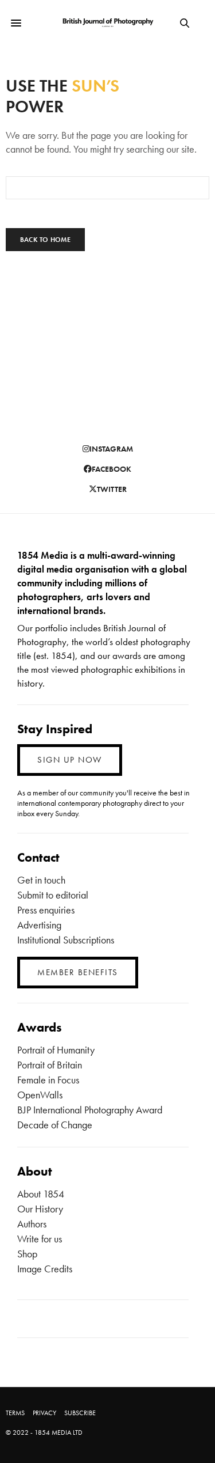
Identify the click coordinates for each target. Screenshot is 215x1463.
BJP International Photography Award (89, 1109)
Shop (27, 1253)
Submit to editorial (52, 894)
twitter (112, 489)
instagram (111, 449)
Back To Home (45, 239)
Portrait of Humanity (56, 1049)
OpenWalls (39, 1094)
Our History (40, 1208)
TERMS (15, 1412)
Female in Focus (48, 1079)
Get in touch (41, 879)
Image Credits (44, 1268)
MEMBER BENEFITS (77, 972)
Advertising (39, 924)
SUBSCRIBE (80, 1412)
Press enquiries (46, 909)
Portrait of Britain (49, 1064)
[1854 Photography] (107, 23)
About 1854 (40, 1193)
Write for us (39, 1238)
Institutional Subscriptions (65, 939)
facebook (111, 469)
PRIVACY (44, 1412)
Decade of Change (54, 1124)
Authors (31, 1223)
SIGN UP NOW (69, 759)
